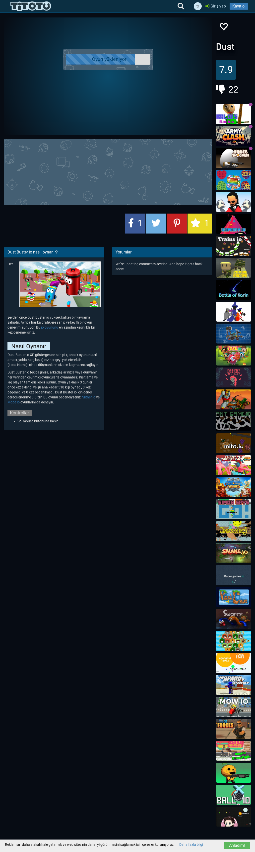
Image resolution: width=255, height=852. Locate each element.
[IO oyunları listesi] (31, 6)
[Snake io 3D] (233, 553)
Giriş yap (217, 6)
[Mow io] (233, 707)
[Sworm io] (233, 619)
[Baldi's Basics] (233, 114)
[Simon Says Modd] (233, 509)
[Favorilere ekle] (223, 28)
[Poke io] (233, 355)
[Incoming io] (233, 531)
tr (197, 6)
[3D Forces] (233, 729)
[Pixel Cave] (233, 597)
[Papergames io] (233, 575)
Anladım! (237, 845)
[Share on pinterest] (177, 224)
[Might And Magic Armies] (233, 487)
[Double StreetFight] (233, 751)
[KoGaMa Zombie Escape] (233, 268)
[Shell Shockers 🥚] (233, 158)
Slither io (88, 397)
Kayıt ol (239, 6)
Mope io (13, 402)
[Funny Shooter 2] (233, 465)
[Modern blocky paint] (233, 685)
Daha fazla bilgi (191, 845)
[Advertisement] (124, 171)
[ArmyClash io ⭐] (233, 136)
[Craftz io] (233, 334)
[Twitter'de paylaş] (156, 224)
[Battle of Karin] (233, 290)
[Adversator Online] (233, 399)
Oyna (111, 59)
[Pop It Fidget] (233, 180)
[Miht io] (233, 443)
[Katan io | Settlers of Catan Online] (233, 641)
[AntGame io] (233, 421)
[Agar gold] (233, 663)
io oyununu (49, 327)
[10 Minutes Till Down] (233, 377)
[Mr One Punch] (233, 202)
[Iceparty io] (233, 224)
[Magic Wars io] (233, 312)
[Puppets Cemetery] (233, 773)
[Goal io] (233, 795)
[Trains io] (233, 246)
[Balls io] (233, 817)
